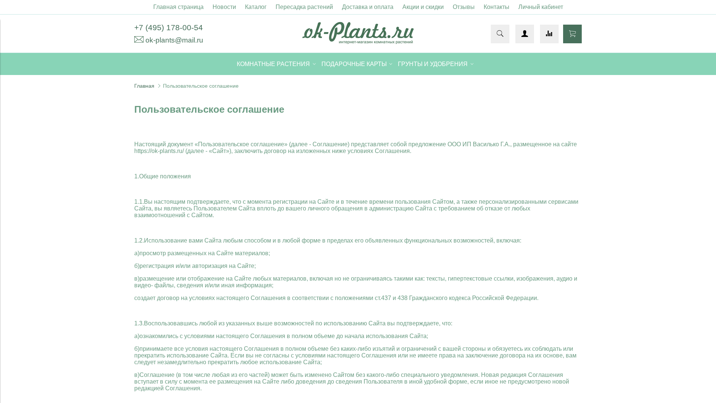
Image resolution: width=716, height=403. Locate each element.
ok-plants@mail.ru (174, 40)
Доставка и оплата (367, 7)
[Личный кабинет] (524, 34)
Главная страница (178, 7)
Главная (144, 86)
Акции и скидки (423, 7)
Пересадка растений (304, 7)
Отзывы (464, 7)
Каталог (256, 7)
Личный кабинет (540, 7)
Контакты (496, 7)
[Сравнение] (549, 34)
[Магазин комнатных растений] (358, 42)
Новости (224, 7)
